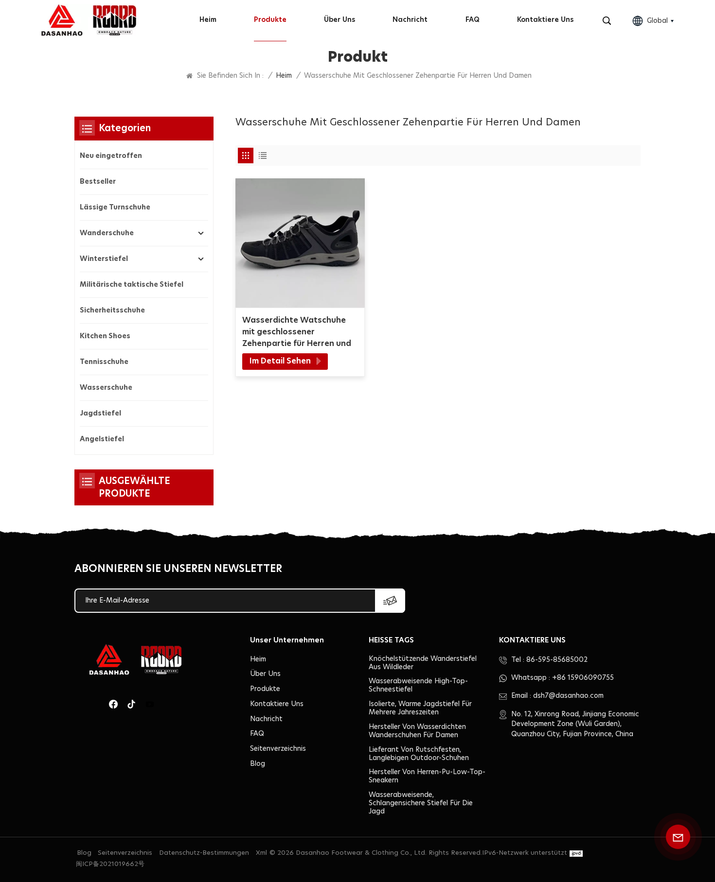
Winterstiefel (104, 259)
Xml (261, 853)
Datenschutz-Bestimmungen (204, 853)
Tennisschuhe (104, 362)
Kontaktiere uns (545, 20)
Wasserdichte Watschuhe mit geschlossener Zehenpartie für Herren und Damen (296, 332)
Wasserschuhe (106, 387)
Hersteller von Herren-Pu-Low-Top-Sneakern (427, 776)
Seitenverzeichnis (278, 748)
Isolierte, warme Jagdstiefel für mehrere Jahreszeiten (420, 708)
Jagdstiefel (100, 413)
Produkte (270, 20)
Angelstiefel (102, 439)
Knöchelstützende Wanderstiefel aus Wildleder (423, 663)
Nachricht (410, 20)
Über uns (339, 20)
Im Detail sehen (281, 361)
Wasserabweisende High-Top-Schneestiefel (418, 685)
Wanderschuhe (107, 233)
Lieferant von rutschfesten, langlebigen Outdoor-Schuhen (419, 753)
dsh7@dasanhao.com (568, 695)
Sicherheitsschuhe (112, 310)
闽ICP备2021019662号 (110, 864)
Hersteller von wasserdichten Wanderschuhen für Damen (417, 731)
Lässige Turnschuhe (115, 207)
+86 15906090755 (583, 677)
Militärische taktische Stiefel (131, 284)
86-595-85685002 (557, 660)
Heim (207, 20)
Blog (257, 764)
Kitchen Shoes (105, 336)
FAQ (472, 20)
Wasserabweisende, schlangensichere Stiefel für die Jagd (421, 803)
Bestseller (98, 181)
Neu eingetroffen (111, 156)
